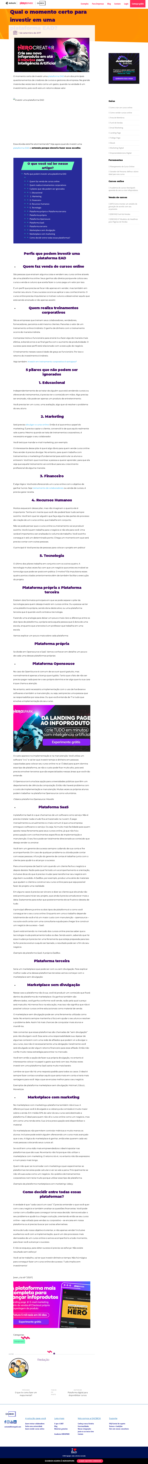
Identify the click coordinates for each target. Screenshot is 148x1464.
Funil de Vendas (116, 123)
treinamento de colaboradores (48, 488)
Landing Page (115, 133)
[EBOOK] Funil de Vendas (120, 214)
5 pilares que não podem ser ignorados (47, 188)
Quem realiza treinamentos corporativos (48, 185)
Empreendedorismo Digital (120, 153)
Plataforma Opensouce (40, 219)
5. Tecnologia (35, 207)
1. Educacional (36, 192)
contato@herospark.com (12, 1427)
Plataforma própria (38, 215)
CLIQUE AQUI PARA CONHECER (90, 1461)
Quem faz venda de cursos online (45, 181)
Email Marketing (116, 128)
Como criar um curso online (121, 107)
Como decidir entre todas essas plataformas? (50, 237)
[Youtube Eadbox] (11, 1423)
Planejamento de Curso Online (122, 166)
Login (126, 3)
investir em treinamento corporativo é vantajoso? (52, 361)
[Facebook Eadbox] (5, 1423)
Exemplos (85, 3)
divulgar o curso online (37, 424)
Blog (109, 3)
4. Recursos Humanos (39, 204)
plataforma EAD (56, 76)
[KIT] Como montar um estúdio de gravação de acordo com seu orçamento (123, 206)
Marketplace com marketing (42, 234)
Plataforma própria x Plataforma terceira (48, 211)
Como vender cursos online (121, 112)
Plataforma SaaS (37, 222)
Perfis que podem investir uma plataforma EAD (45, 174)
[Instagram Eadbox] (8, 1423)
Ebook (112, 143)
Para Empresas (98, 3)
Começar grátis (138, 3)
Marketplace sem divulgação (42, 230)
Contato (117, 3)
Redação (43, 1359)
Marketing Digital (117, 148)
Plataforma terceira (38, 226)
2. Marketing (35, 196)
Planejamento (19, 1341)
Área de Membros (117, 117)
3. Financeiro (35, 200)
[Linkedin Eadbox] (15, 1423)
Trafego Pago (115, 138)
